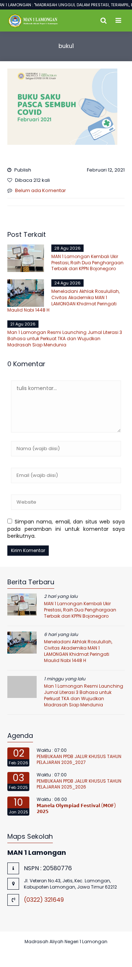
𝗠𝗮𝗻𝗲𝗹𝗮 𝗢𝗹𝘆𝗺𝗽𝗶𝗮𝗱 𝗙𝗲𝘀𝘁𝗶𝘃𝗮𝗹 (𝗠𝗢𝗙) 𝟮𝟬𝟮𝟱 (76, 808)
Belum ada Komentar (40, 190)
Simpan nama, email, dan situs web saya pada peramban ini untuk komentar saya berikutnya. (66, 529)
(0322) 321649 (44, 900)
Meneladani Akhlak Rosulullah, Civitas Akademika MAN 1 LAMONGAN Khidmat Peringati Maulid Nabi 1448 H (63, 300)
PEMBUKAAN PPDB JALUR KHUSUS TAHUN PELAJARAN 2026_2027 (79, 759)
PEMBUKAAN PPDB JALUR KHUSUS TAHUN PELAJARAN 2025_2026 (79, 784)
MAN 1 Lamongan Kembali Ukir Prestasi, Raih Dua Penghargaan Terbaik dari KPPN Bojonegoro (87, 262)
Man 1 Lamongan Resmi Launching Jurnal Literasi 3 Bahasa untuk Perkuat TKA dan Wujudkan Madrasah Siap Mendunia (64, 338)
